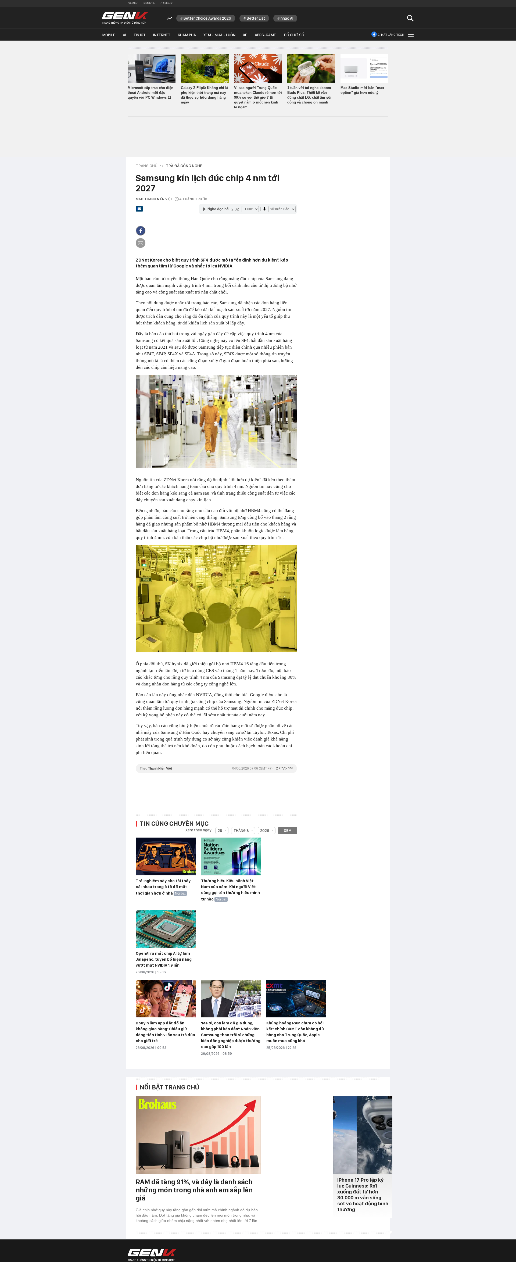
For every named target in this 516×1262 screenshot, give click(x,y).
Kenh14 (149, 3)
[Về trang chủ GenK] (125, 18)
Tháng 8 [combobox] (241, 830)
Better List (256, 18)
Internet (161, 35)
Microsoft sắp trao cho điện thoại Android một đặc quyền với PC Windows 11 (150, 92)
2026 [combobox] (264, 830)
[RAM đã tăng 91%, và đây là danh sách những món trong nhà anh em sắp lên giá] (198, 1135)
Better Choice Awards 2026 (207, 18)
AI (124, 35)
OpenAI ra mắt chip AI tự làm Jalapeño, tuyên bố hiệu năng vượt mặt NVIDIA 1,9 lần (164, 959)
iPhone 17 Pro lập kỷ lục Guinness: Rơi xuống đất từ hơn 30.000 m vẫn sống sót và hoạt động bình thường (362, 1195)
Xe (245, 35)
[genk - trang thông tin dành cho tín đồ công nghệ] (152, 1255)
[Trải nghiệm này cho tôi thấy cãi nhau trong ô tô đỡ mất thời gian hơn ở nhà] (166, 857)
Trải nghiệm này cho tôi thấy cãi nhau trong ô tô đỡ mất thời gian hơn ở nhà (163, 887)
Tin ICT (140, 35)
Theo (216, 768)
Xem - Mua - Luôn (219, 35)
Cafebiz (166, 3)
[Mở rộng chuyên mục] (410, 34)
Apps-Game (265, 35)
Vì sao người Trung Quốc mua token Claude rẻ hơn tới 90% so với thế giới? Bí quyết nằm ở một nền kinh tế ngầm (258, 97)
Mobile (108, 35)
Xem (288, 830)
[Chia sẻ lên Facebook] (140, 230)
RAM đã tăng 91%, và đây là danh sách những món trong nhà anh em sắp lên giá (194, 1190)
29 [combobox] (220, 830)
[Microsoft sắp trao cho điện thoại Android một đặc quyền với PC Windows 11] (151, 68)
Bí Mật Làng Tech (391, 35)
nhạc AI (287, 18)
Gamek (133, 3)
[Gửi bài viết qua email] (139, 210)
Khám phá (187, 35)
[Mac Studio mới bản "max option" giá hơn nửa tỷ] (364, 68)
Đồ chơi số (294, 35)
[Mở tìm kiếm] (410, 18)
